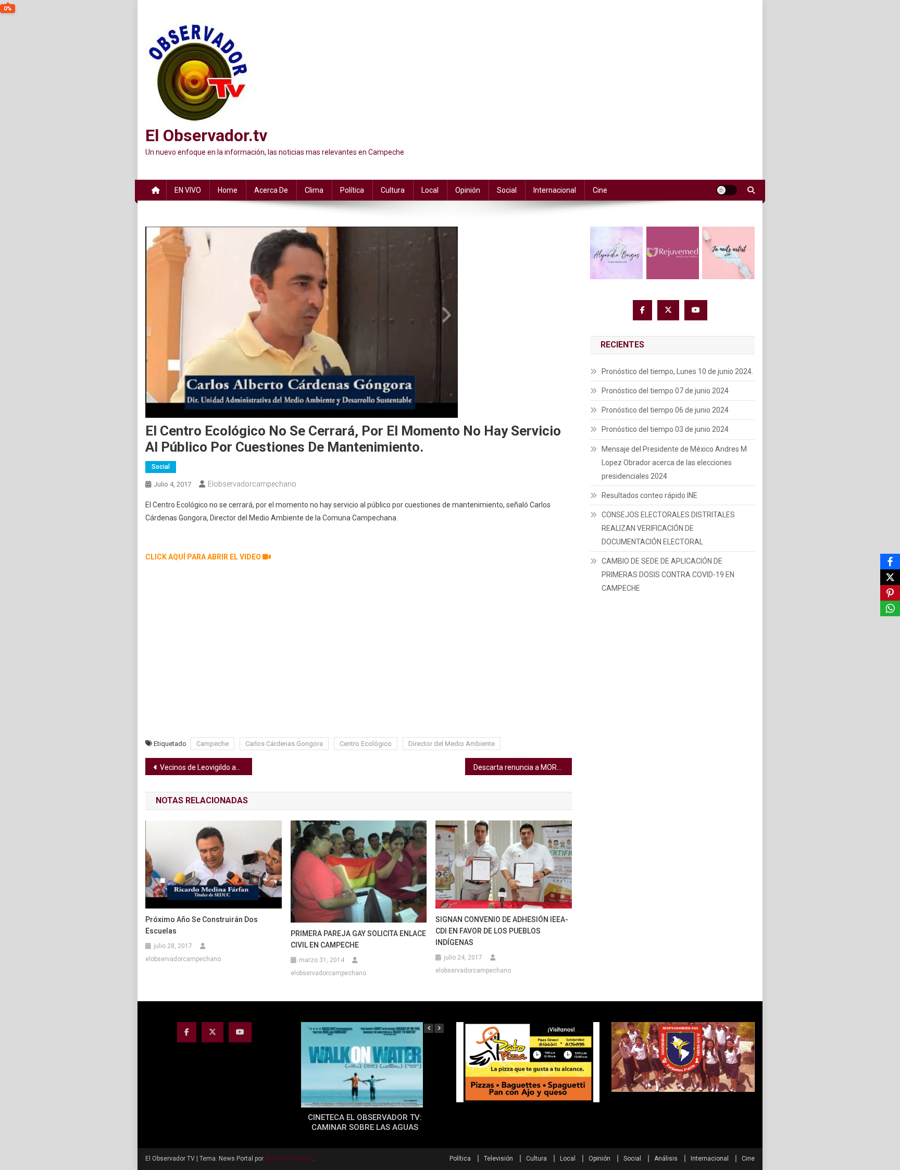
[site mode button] (726, 190)
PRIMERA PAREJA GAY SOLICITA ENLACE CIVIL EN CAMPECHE (358, 939)
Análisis (666, 1158)
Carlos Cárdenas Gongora (284, 744)
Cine (600, 190)
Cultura (393, 190)
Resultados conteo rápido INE (649, 495)
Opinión (467, 190)
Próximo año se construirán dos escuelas (201, 925)
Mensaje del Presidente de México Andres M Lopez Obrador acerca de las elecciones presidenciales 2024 (674, 462)
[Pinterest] (890, 593)
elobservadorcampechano (252, 484)
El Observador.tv (206, 135)
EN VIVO (187, 190)
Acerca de (271, 190)
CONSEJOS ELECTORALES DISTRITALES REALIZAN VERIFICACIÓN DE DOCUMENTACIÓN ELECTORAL (668, 528)
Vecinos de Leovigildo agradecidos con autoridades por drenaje (206, 767)
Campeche (212, 744)
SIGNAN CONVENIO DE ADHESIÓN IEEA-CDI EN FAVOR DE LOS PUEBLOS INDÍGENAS (501, 931)
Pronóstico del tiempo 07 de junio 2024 (665, 391)
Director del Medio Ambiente (451, 744)
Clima (314, 190)
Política (352, 190)
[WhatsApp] (890, 608)
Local (430, 190)
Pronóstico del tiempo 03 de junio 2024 (665, 429)
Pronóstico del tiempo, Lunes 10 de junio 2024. (677, 371)
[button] (439, 1028)
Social (507, 190)
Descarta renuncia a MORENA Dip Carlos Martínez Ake (522, 767)
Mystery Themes (289, 1158)
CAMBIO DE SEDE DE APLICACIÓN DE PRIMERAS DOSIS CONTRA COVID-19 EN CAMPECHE (668, 574)
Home (228, 190)
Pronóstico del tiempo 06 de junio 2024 (665, 410)
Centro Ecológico (366, 744)
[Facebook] (890, 561)
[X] (890, 577)
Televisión (498, 1158)
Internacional (554, 190)
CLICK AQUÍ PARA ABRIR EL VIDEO (203, 557)
